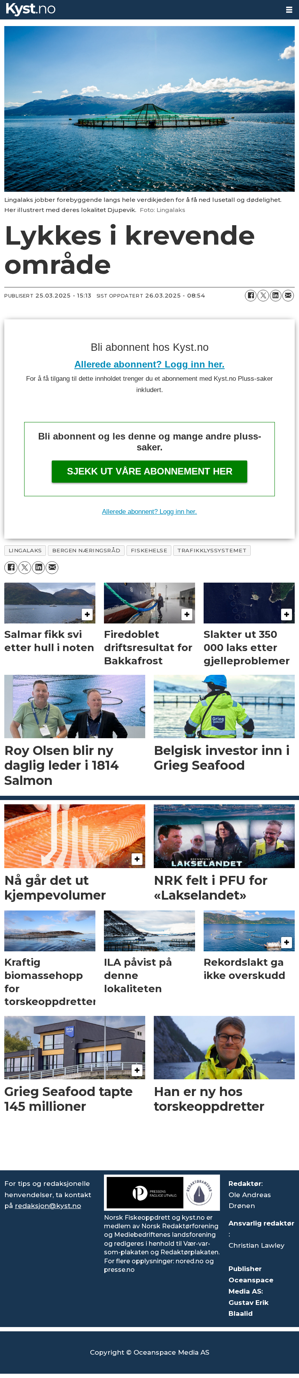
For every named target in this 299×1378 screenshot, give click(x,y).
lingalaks (25, 550)
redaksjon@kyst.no (48, 1206)
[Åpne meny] (289, 10)
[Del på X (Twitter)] (263, 295)
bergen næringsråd (86, 550)
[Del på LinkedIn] (275, 295)
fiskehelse (149, 550)
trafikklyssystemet (211, 550)
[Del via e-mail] (288, 295)
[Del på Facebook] (251, 295)
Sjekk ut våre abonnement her (149, 471)
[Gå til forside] (139, 9)
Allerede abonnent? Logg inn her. (149, 364)
